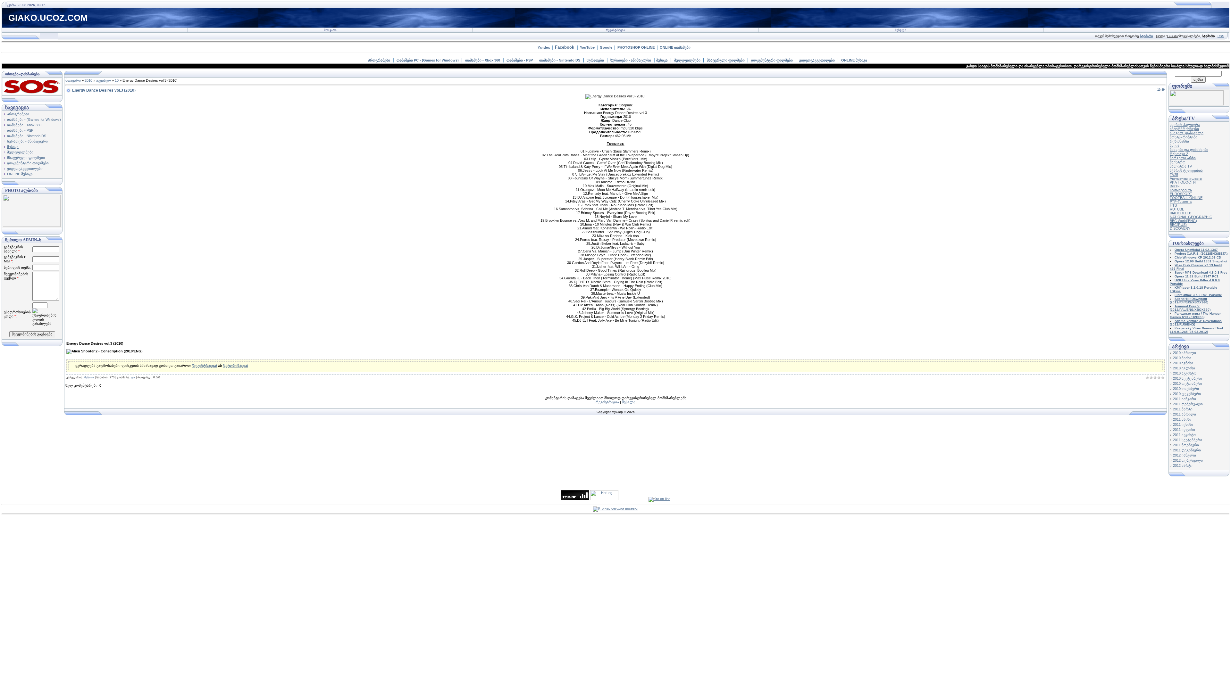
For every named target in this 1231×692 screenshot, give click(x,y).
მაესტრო (1177, 162)
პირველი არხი (1183, 158)
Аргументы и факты (1186, 178)
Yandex (544, 47)
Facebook (564, 47)
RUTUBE (1177, 209)
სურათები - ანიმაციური (630, 60)
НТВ (1173, 205)
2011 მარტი (1183, 409)
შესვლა (900, 30)
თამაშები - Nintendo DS (559, 60)
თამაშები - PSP (520, 60)
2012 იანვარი (1184, 455)
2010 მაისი (1182, 358)
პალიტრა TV (1181, 166)
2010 (88, 80)
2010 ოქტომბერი (1187, 383)
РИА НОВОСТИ (1183, 182)
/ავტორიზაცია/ (235, 365)
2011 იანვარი (1184, 399)
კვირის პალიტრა (1185, 125)
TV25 (1174, 175)
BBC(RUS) (1178, 225)
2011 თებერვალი (1188, 404)
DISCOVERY (1180, 228)
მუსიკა (662, 60)
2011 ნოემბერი (1186, 445)
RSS (1221, 36)
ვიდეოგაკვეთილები (817, 60)
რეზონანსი (1179, 141)
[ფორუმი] (1197, 104)
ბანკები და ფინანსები (1189, 150)
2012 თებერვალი (1188, 460)
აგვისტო (103, 80)
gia (133, 377)
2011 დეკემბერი (1187, 450)
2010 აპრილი (1184, 353)
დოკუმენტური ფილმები (772, 60)
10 (117, 80)
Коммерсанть (1181, 190)
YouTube (587, 47)
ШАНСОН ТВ (1180, 213)
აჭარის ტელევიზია (1186, 170)
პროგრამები (379, 60)
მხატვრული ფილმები (726, 60)
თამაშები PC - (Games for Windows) (428, 60)
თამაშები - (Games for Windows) (34, 119)
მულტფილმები (687, 60)
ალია (1174, 145)
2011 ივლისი (1184, 430)
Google (606, 47)
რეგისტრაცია (615, 30)
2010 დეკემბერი (1187, 394)
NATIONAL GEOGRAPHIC (1191, 217)
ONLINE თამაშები (675, 47)
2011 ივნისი (1183, 424)
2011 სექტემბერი (1187, 440)
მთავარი (330, 30)
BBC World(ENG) (1183, 221)
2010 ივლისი (1184, 368)
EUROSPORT (1181, 194)
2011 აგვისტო (1184, 435)
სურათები (595, 60)
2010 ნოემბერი (1186, 389)
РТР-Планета (1181, 201)
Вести (1174, 186)
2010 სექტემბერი (1187, 378)
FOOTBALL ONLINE (1186, 198)
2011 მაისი (1182, 419)
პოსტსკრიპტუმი (1183, 137)
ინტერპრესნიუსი (1184, 129)
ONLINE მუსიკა (854, 60)
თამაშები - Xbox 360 (482, 60)
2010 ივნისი (1183, 363)
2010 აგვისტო (1184, 373)
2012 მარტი (1183, 465)
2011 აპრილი (1184, 414)
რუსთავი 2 (1179, 154)
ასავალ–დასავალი (1186, 133)
